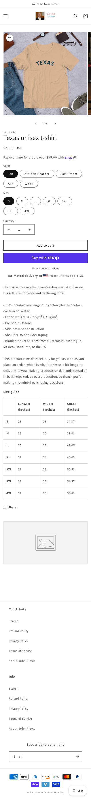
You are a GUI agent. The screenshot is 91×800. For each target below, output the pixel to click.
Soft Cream (69, 174)
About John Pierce (22, 661)
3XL (10, 211)
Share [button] (12, 507)
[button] (5, 16)
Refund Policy (18, 631)
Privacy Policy (18, 641)
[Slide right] (55, 123)
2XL (64, 201)
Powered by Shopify (54, 792)
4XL (27, 211)
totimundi (39, 792)
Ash (10, 184)
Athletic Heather (37, 174)
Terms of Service (20, 651)
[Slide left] (36, 123)
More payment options (45, 268)
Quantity (8, 221)
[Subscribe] (77, 756)
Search (14, 621)
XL (49, 201)
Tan (10, 174)
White (29, 184)
